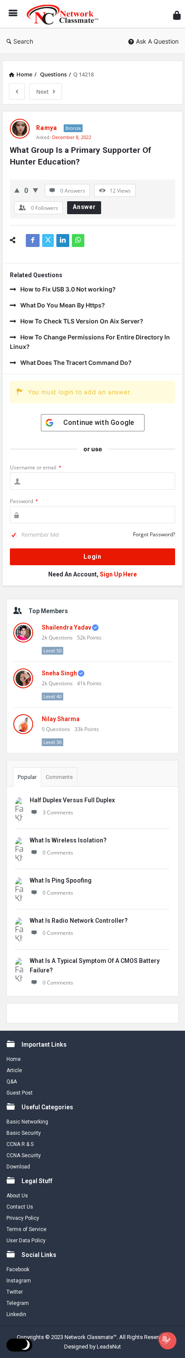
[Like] (17, 190)
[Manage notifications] (165, 1339)
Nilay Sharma (61, 718)
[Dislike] (35, 190)
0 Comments (58, 852)
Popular (27, 777)
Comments (59, 777)
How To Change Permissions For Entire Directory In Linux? (90, 341)
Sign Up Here (118, 574)
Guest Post (19, 1093)
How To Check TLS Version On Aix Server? (81, 321)
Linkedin (16, 1314)
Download (18, 1167)
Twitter (14, 1292)
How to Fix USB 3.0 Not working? (68, 289)
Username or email (36, 467)
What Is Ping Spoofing (61, 880)
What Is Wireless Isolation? (68, 840)
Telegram (17, 1303)
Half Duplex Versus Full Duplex (72, 800)
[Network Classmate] (65, 14)
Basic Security (23, 1133)
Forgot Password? (154, 534)
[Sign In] (177, 15)
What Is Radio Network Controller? (79, 920)
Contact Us (19, 1207)
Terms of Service (26, 1229)
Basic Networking (27, 1122)
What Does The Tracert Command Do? (76, 362)
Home (13, 1059)
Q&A (11, 1082)
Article (14, 1070)
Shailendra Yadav (66, 627)
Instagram (18, 1281)
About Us (17, 1196)
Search (23, 41)
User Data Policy (26, 1241)
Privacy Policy (22, 1218)
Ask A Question (157, 41)
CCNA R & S (20, 1144)
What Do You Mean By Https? (62, 305)
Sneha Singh (59, 673)
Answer (84, 206)
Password (24, 501)
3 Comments (58, 812)
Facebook (17, 1269)
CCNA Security (23, 1155)
